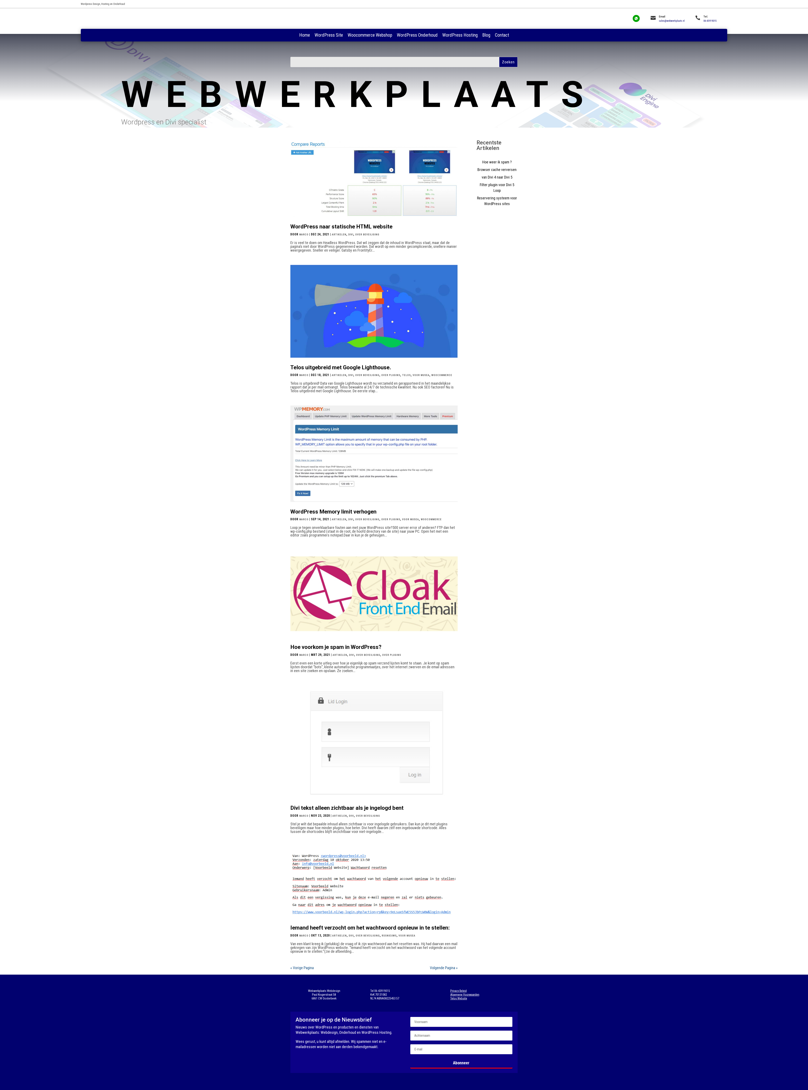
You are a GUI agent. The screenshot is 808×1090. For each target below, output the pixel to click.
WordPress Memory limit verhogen (333, 511)
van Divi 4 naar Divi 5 (497, 177)
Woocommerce (441, 375)
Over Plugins (390, 375)
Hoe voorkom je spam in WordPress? (335, 647)
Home (304, 36)
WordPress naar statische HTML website (341, 226)
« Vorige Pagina (302, 968)
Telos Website (458, 998)
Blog (486, 36)
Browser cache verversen (497, 169)
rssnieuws (389, 935)
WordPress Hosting (460, 36)
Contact (502, 36)
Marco (303, 234)
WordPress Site (329, 36)
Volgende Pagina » (444, 968)
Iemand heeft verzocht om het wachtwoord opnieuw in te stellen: (370, 928)
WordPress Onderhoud (417, 36)
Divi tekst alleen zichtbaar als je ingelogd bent (347, 808)
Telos (406, 375)
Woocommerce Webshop (370, 36)
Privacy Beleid (458, 991)
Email (662, 16)
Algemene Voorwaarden (464, 994)
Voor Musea (421, 375)
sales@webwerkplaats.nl (672, 20)
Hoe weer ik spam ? (497, 162)
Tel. (705, 16)
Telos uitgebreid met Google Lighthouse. (340, 367)
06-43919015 (710, 20)
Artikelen (339, 234)
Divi (350, 234)
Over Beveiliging (367, 234)
